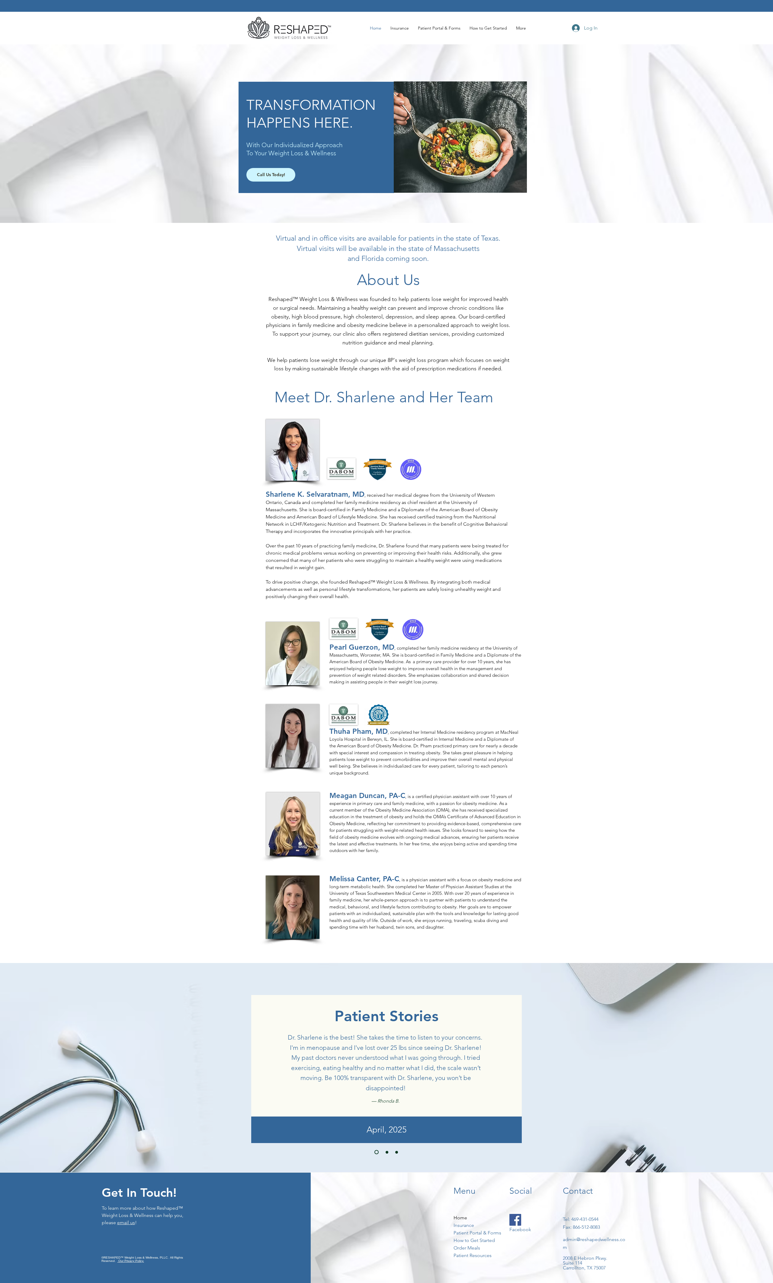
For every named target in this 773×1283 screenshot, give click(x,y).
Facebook (520, 1229)
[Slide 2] (387, 1152)
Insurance (464, 1225)
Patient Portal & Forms (472, 1233)
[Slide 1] (376, 1152)
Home (460, 1218)
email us (126, 1222)
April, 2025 (387, 1130)
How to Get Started (472, 1240)
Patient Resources (472, 1255)
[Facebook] (515, 1220)
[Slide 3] (396, 1152)
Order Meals (467, 1248)
